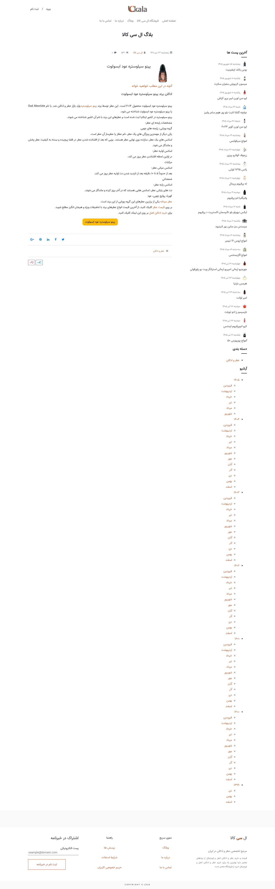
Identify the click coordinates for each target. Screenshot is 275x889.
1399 (236, 785)
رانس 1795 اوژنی (238, 169)
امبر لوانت (241, 298)
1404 (236, 419)
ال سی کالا (138, 52)
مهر (230, 459)
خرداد (229, 397)
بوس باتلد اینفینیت (236, 70)
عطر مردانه (166, 201)
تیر (230, 402)
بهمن (229, 481)
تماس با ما (105, 21)
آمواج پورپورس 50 (237, 340)
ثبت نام (34, 9)
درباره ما (119, 21)
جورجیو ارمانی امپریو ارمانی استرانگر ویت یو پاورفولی (218, 269)
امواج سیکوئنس (238, 141)
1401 (237, 639)
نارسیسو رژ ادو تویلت (235, 312)
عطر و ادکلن (232, 360)
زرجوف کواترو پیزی (237, 155)
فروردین (227, 385)
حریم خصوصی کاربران (109, 867)
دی (230, 475)
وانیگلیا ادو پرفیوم (237, 198)
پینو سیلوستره (89, 106)
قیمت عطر (159, 207)
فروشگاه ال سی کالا (148, 21)
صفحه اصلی (169, 21)
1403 (236, 492)
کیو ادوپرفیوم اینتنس (235, 326)
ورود (48, 9)
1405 (236, 380)
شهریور (228, 413)
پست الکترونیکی (69, 848)
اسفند (229, 487)
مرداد (229, 408)
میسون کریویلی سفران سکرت (230, 84)
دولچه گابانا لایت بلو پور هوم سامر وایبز (225, 112)
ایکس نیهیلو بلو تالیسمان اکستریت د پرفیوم (222, 212)
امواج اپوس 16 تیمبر (236, 241)
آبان (230, 464)
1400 (236, 712)
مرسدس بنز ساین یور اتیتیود (231, 226)
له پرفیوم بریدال (238, 184)
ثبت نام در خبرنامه (47, 864)
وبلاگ (130, 21)
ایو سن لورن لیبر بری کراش (232, 98)
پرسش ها (109, 847)
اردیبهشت (226, 391)
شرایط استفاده (109, 857)
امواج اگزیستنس (238, 255)
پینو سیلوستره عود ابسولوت (129, 66)
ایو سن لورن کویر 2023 (234, 127)
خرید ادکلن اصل (158, 213)
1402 (236, 565)
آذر (230, 470)
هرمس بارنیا (240, 283)
